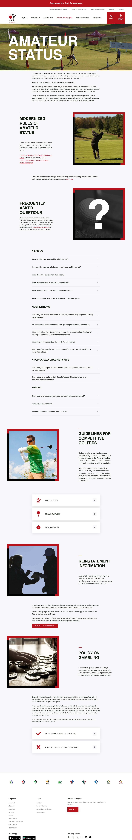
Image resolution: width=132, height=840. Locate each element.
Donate (111, 9)
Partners (11, 812)
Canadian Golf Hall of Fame (58, 9)
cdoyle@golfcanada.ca (41, 227)
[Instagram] (73, 837)
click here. (69, 179)
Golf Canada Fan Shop (98, 9)
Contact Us (12, 803)
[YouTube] (90, 837)
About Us (11, 806)
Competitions (48, 17)
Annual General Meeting (44, 809)
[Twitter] (77, 837)
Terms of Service (42, 806)
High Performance (82, 17)
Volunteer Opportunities (16, 821)
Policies (39, 803)
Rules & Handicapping (64, 17)
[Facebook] (68, 837)
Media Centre (13, 818)
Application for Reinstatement (44, 626)
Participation (97, 17)
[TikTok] (81, 837)
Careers (11, 815)
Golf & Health (13, 824)
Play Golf (24, 17)
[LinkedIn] (86, 837)
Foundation (12, 809)
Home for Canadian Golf (79, 9)
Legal (39, 798)
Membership (35, 17)
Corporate (12, 798)
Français (120, 9)
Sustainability (13, 828)
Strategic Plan (41, 812)
